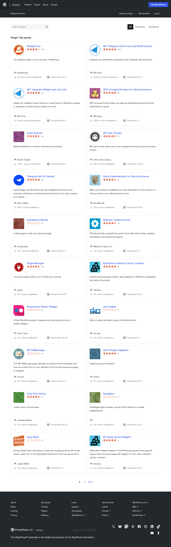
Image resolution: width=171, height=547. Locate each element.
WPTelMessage (36, 350)
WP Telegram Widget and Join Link (47, 89)
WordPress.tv (79, 515)
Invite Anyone (34, 133)
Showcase (45, 502)
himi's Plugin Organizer (116, 350)
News (13, 507)
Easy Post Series (36, 393)
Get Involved (108, 502)
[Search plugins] (47, 27)
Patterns (45, 515)
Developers (77, 511)
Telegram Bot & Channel (40, 176)
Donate (106, 511)
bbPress (137, 511)
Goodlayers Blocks (37, 219)
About (13, 502)
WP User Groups (112, 133)
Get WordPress (158, 4)
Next (90, 482)
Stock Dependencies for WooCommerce (126, 176)
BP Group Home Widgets (117, 437)
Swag (105, 515)
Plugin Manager (35, 263)
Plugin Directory (18, 13)
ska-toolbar (109, 306)
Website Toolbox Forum (116, 219)
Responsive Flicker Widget (42, 306)
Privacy (14, 515)
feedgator (108, 393)
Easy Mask (33, 437)
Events (105, 507)
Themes (44, 507)
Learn (74, 502)
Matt (136, 507)
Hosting (14, 511)
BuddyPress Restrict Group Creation (123, 263)
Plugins (44, 511)
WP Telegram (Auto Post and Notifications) (127, 46)
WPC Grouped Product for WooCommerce (127, 89)
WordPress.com (141, 502)
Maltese (39, 530)
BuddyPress (33, 46)
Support (75, 507)
